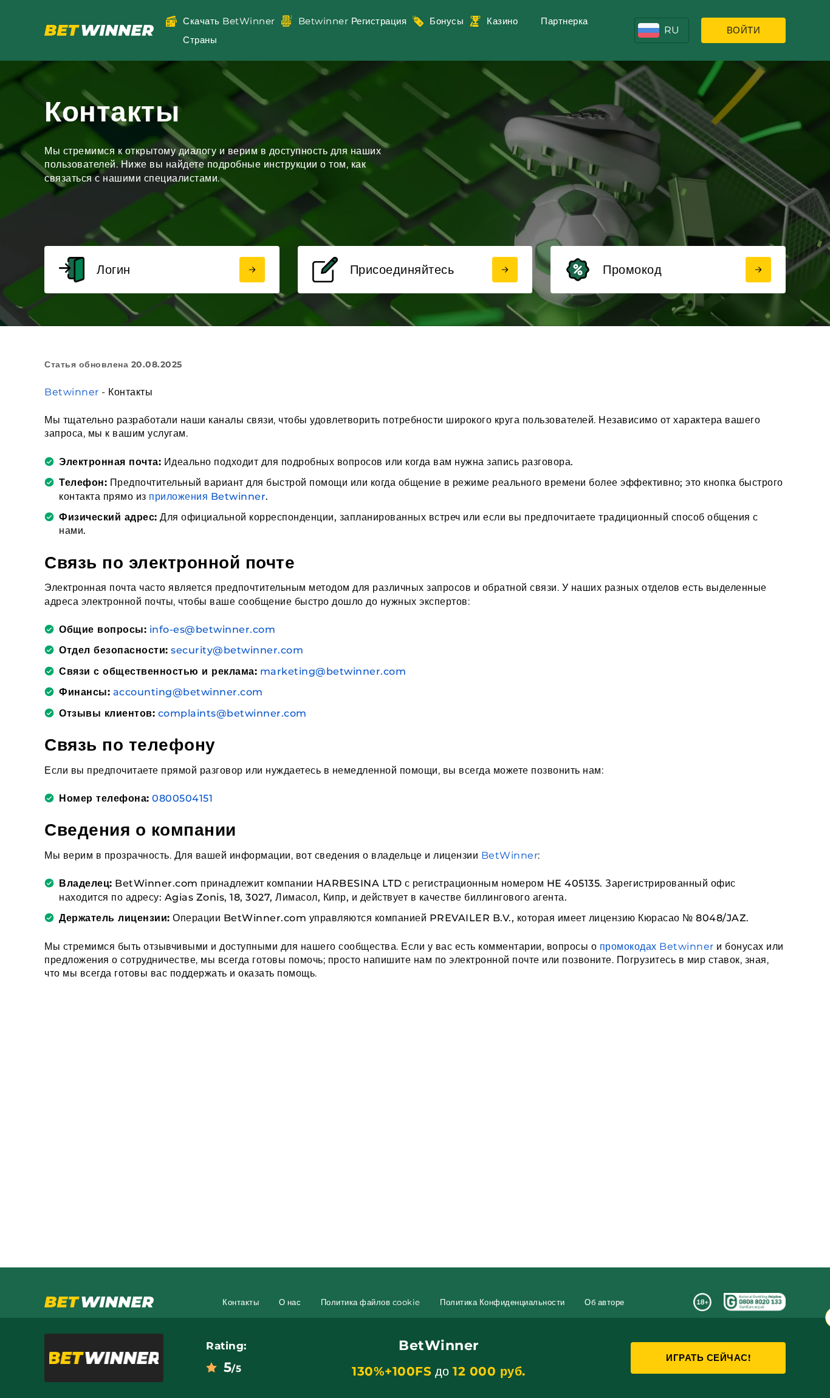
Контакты (240, 1302)
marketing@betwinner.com (333, 671)
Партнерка (564, 21)
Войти (744, 30)
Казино (502, 21)
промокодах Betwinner (657, 946)
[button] (661, 30)
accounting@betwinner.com (188, 692)
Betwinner (71, 392)
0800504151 (182, 798)
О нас (290, 1302)
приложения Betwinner (207, 496)
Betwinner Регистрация (352, 21)
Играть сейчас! (708, 1357)
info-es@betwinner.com (212, 629)
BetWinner (509, 855)
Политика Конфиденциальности (502, 1302)
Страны (200, 40)
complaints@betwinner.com (232, 713)
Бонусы (447, 21)
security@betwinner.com (237, 650)
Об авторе (605, 1302)
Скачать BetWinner (229, 21)
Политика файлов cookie (370, 1302)
